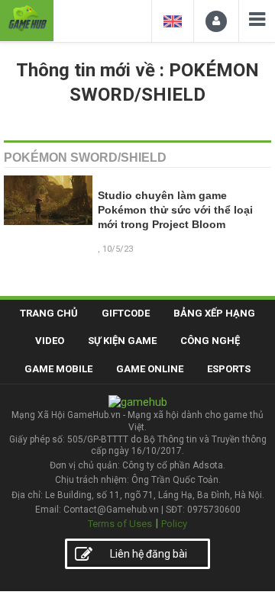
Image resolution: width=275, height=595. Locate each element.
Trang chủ (49, 313)
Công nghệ (210, 340)
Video (49, 340)
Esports (229, 369)
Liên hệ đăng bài (148, 554)
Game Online (149, 369)
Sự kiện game (122, 340)
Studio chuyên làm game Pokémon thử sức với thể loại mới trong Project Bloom (175, 210)
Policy (174, 523)
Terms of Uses (120, 523)
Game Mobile (58, 369)
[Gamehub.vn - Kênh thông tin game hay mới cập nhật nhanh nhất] (27, 18)
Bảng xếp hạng (214, 313)
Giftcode (126, 313)
